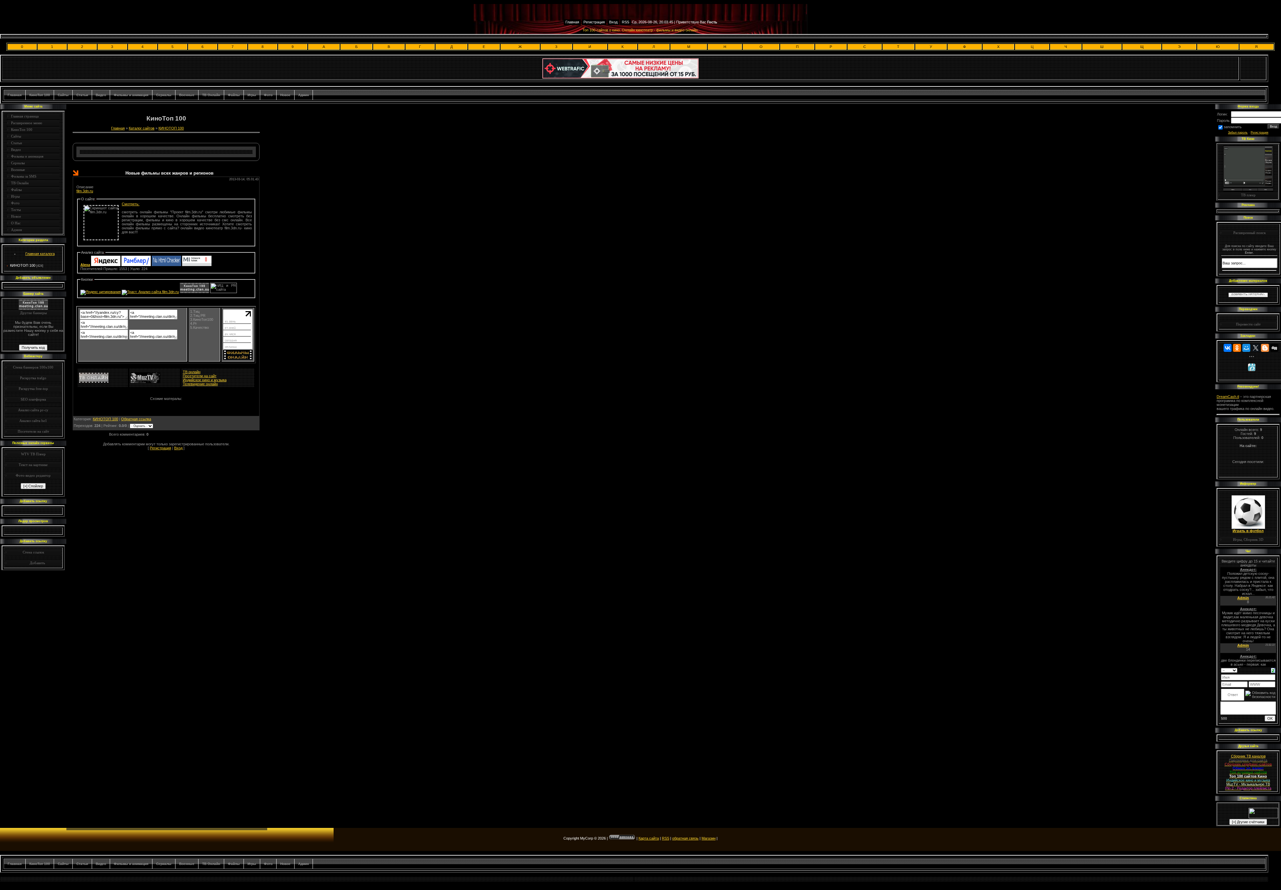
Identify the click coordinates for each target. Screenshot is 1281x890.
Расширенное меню (26, 123)
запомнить (1233, 127)
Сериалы (163, 95)
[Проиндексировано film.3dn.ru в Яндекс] (105, 265)
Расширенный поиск (1249, 233)
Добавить (37, 563)
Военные (186, 95)
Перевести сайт (1248, 324)
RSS (625, 22)
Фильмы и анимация (131, 95)
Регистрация (594, 22)
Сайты (63, 95)
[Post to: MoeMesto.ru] (1251, 367)
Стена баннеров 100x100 (33, 367)
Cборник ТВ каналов (1248, 756)
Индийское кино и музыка (205, 380)
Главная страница (25, 116)
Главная (572, 22)
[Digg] (1274, 348)
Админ (303, 95)
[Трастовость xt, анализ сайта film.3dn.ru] (150, 292)
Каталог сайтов (141, 128)
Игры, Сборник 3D (1248, 539)
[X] (1256, 348)
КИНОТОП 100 (22, 265)
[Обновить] (1273, 670)
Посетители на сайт (33, 431)
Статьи (82, 95)
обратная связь (685, 838)
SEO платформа (33, 399)
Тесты (16, 210)
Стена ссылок (33, 552)
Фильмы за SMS (23, 176)
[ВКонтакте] (1228, 348)
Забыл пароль (1238, 132)
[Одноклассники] (1237, 348)
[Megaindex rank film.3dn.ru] (196, 265)
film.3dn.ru (84, 191)
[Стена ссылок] (22, 563)
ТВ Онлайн (211, 95)
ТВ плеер (1248, 195)
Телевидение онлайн (200, 384)
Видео (101, 95)
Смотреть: (130, 204)
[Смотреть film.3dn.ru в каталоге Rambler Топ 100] (136, 265)
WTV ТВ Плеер (33, 454)
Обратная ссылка (136, 419)
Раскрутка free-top (33, 389)
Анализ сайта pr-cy (33, 410)
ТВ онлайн (191, 372)
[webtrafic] (620, 77)
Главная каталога (40, 254)
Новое (285, 95)
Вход (613, 22)
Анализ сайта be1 (33, 421)
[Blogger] (1265, 348)
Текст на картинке (33, 465)
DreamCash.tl (1228, 397)
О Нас (16, 223)
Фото (268, 95)
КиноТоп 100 (39, 95)
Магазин (709, 838)
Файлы (234, 95)
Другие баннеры (33, 313)
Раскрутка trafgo (33, 378)
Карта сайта (648, 838)
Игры (252, 95)
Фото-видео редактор (33, 475)
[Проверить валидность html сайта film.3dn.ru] (166, 265)
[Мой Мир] (1246, 348)
